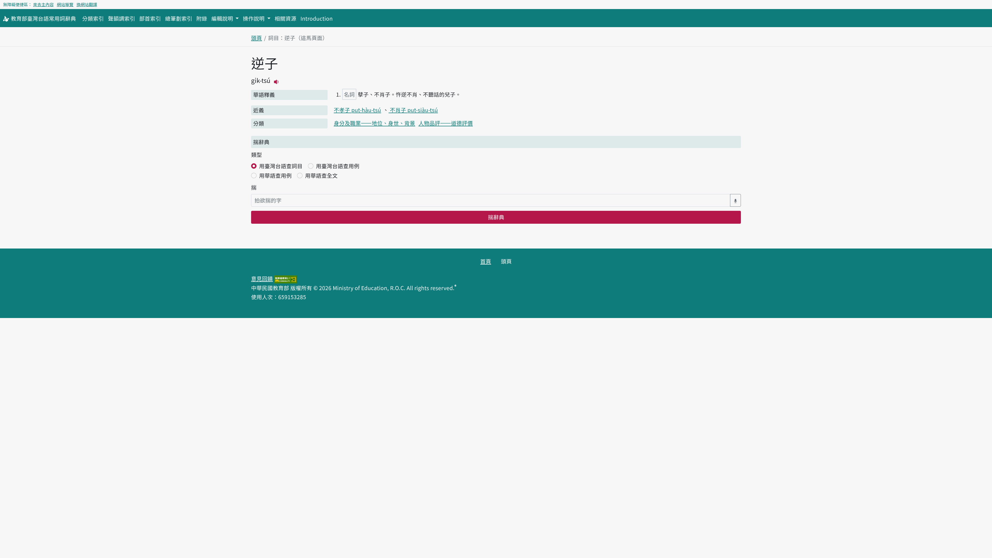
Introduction (316, 18)
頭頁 (256, 38)
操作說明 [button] (254, 18)
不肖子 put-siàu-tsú (413, 110)
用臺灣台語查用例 (337, 166)
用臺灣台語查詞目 (281, 166)
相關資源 (285, 18)
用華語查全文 (321, 175)
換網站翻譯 (86, 4)
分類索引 (93, 18)
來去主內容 (43, 4)
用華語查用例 (275, 175)
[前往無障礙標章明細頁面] (285, 278)
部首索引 (150, 18)
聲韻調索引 (121, 18)
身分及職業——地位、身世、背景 (374, 123)
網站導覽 (65, 4)
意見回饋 (262, 278)
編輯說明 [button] (222, 18)
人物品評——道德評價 (446, 123)
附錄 (201, 18)
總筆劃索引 (178, 18)
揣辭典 (496, 217)
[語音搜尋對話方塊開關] (735, 200)
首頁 (485, 261)
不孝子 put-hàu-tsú (357, 110)
